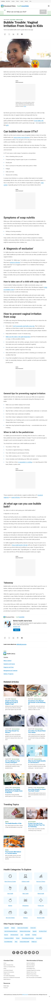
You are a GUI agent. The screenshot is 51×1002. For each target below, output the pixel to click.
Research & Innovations (9, 972)
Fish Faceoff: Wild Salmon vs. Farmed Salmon (13, 852)
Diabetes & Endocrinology (25, 931)
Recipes (17, 938)
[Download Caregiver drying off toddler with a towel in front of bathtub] (37, 779)
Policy (25, 106)
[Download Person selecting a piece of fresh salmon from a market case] (14, 841)
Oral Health (27, 934)
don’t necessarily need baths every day (23, 326)
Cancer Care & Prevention (22, 927)
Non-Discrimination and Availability (34, 977)
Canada (13, 1)
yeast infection (16, 497)
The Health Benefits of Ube (13, 823)
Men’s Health (25, 893)
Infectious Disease (38, 698)
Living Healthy (12, 19)
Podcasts (6, 987)
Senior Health (39, 938)
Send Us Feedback (31, 963)
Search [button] (43, 11)
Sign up (17, 630)
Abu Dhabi (8, 1)
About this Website (31, 965)
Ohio (30, 1)
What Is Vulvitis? (7, 660)
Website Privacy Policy (31, 974)
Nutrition (6, 821)
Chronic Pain (33, 927)
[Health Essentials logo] (23, 6)
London (21, 1)
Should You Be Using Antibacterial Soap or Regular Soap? (11, 702)
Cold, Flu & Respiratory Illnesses (10, 931)
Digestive (34, 931)
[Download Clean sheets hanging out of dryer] (37, 720)
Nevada (26, 1)
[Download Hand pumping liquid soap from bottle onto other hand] (14, 690)
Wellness (25, 917)
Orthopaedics (25, 905)
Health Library (7, 974)
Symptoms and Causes (9, 664)
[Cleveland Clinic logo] (8, 6)
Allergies (13, 927)
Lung (22, 934)
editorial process (21, 644)
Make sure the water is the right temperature (18, 336)
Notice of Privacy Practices (32, 975)
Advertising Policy (30, 966)
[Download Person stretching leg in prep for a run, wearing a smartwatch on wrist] (14, 779)
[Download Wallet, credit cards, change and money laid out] (37, 690)
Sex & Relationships (8, 941)
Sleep (16, 941)
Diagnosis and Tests (9, 667)
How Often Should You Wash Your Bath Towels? (37, 790)
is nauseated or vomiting (25, 462)
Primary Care (13, 698)
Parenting (34, 934)
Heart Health (10, 893)
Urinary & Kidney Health (24, 941)
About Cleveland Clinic (8, 965)
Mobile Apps (6, 985)
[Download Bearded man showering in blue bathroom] (37, 751)
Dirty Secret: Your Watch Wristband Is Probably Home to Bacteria (13, 791)
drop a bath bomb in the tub (19, 545)
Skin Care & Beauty (15, 728)
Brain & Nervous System (10, 881)
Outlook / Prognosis (8, 673)
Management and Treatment (10, 670)
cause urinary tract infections (21, 137)
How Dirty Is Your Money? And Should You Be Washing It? (36, 702)
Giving (5, 968)
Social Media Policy (31, 968)
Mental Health (41, 893)
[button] (48, 6)
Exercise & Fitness (38, 759)
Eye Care (6, 934)
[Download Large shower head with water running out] (14, 720)
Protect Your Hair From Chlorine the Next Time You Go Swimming (36, 825)
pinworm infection (15, 262)
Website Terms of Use (31, 972)
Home (5, 963)
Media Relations (7, 979)
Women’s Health (40, 917)
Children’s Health (19, 19)
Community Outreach (8, 970)
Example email (16, 626)
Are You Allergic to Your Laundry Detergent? (12, 761)
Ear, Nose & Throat (42, 931)
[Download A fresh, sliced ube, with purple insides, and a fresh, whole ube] (14, 813)
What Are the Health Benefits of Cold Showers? (37, 761)
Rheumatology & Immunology (28, 938)
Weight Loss (34, 941)
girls (7, 125)
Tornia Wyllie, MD (38, 120)
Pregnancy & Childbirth (8, 938)
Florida (17, 1)
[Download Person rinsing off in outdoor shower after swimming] (37, 813)
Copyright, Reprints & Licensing (33, 970)
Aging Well (6, 927)
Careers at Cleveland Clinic (9, 966)
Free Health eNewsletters (9, 975)
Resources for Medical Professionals (12, 977)
